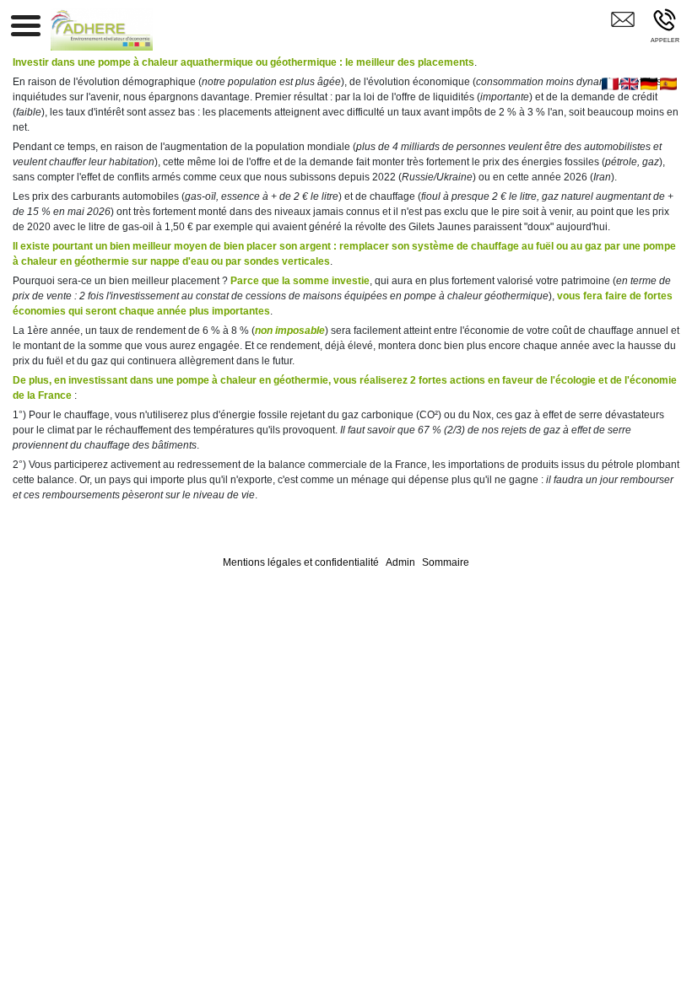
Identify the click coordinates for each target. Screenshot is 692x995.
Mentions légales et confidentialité (301, 562)
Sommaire (445, 562)
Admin (400, 562)
